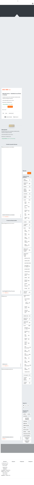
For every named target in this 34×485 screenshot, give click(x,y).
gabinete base (26, 425)
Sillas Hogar (25, 214)
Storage (26, 288)
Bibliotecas (26, 258)
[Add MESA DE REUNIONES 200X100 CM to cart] (20, 438)
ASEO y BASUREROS (25, 180)
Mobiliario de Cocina (26, 206)
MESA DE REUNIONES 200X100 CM (7, 437)
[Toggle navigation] (33, 3)
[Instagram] (28, 405)
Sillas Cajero (26, 335)
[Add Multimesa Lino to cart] (20, 365)
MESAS (9, 11)
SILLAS (25, 325)
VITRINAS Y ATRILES (25, 383)
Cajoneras (26, 260)
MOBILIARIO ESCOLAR (25, 292)
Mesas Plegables (26, 241)
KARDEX (26, 277)
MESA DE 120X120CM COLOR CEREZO (8, 214)
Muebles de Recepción (26, 284)
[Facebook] (24, 405)
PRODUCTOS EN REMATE (26, 319)
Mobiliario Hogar (26, 211)
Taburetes (26, 371)
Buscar (24, 170)
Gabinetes (26, 271)
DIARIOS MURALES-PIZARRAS (25, 190)
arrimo (24, 414)
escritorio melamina (27, 419)
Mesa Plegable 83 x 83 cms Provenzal (8, 291)
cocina (28, 414)
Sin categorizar (26, 375)
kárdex (24, 431)
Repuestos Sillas (26, 332)
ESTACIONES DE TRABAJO (26, 266)
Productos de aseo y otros (26, 311)
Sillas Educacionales (27, 347)
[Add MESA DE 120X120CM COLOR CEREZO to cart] (20, 216)
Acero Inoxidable (27, 298)
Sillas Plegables (26, 369)
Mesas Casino (26, 234)
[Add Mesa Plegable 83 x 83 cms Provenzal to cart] (20, 293)
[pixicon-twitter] (29, 481)
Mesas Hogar (25, 203)
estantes (25, 421)
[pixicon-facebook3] (27, 481)
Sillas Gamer (26, 358)
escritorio (25, 416)
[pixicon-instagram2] (31, 481)
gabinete (25, 423)
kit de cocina (26, 429)
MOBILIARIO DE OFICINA (26, 254)
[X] (26, 405)
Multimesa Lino (4, 364)
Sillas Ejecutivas (26, 351)
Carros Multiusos (26, 303)
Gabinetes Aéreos (26, 275)
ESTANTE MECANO (25, 197)
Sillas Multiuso (26, 362)
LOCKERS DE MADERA (25, 225)
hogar (24, 427)
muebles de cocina (27, 438)
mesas (6, 113)
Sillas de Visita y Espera (26, 343)
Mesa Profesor (26, 231)
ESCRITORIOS (27, 263)
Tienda (5, 11)
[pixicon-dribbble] (33, 481)
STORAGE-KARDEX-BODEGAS (25, 378)
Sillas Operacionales (27, 365)
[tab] (11, 126)
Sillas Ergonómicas (27, 354)
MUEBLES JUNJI (26, 315)
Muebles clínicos (26, 307)
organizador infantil (27, 441)
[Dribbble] (24, 408)
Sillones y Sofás (26, 218)
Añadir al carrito (10, 106)
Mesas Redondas (26, 245)
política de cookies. (21, 484)
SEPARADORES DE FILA (26, 322)
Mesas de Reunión (26, 281)
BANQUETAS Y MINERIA (26, 184)
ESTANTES (26, 269)
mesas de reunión (11, 113)
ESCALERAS (25, 193)
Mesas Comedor (26, 238)
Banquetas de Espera (26, 328)
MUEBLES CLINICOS (26, 295)
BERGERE (25, 186)
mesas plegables (26, 435)
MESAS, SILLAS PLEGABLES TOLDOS (26, 250)
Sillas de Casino (26, 339)
